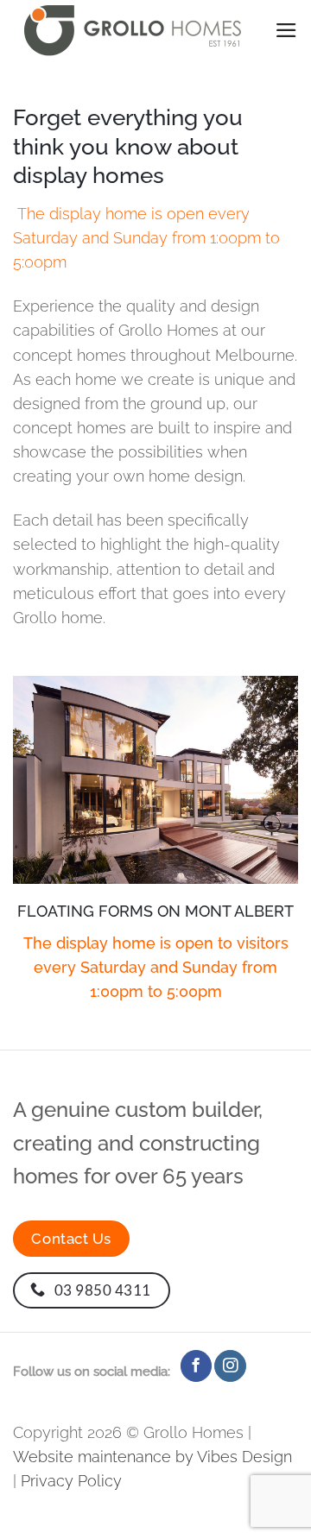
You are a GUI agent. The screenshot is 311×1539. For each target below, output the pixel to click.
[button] (286, 30)
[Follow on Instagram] (229, 1366)
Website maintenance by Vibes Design (152, 1457)
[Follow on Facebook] (196, 1366)
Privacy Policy (71, 1481)
